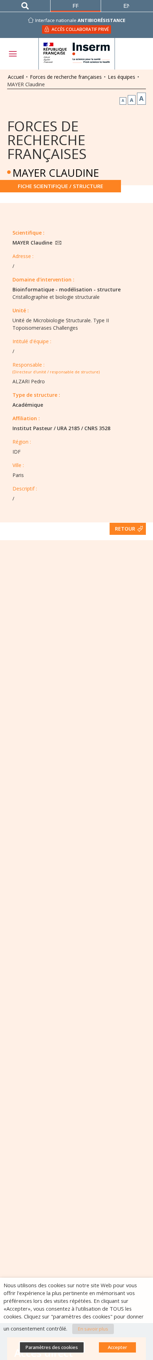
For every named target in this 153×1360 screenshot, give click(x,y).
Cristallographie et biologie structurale (56, 297)
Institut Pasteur (32, 428)
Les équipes (121, 76)
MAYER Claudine (33, 242)
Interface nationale (80, 20)
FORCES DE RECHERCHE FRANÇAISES (46, 139)
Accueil (16, 76)
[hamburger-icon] (12, 53)
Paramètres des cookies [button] (52, 1347)
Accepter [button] (117, 1347)
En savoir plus (93, 1329)
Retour (125, 528)
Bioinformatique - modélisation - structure (66, 289)
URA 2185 (68, 428)
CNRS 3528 (97, 428)
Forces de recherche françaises (66, 76)
